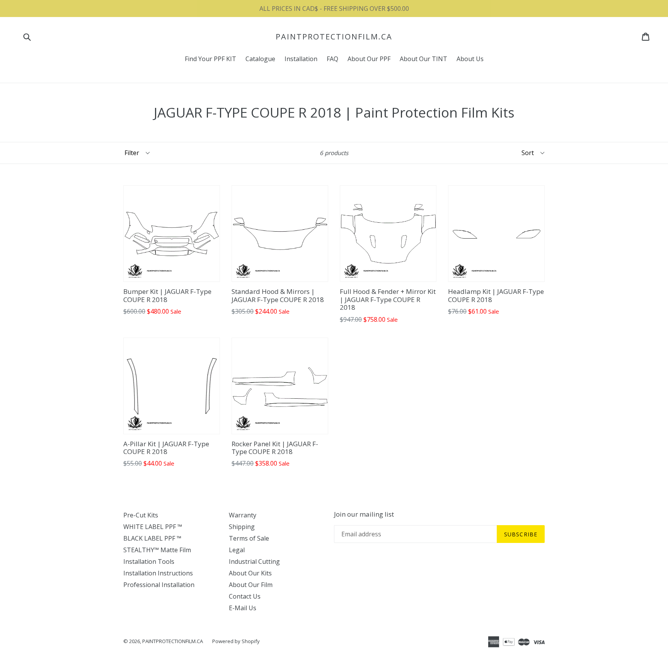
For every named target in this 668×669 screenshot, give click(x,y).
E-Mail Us (242, 608)
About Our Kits (250, 573)
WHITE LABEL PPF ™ (152, 526)
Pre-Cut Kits (140, 515)
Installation (301, 59)
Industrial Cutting (254, 561)
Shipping (242, 526)
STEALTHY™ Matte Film (157, 550)
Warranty (242, 515)
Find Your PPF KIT (210, 59)
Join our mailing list (364, 514)
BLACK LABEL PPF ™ (152, 538)
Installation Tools (148, 561)
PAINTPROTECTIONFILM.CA (334, 36)
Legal (237, 550)
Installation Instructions (158, 573)
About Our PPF (369, 59)
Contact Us (245, 596)
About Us (470, 59)
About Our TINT (423, 59)
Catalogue (260, 59)
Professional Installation (158, 584)
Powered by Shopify (236, 641)
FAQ (332, 59)
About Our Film (251, 584)
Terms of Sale (249, 538)
